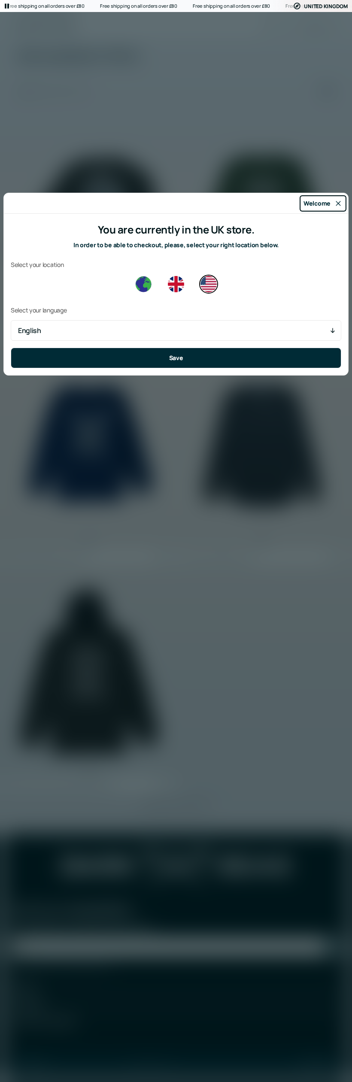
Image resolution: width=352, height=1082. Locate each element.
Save (176, 358)
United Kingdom (326, 6)
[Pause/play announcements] (7, 6)
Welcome (317, 203)
